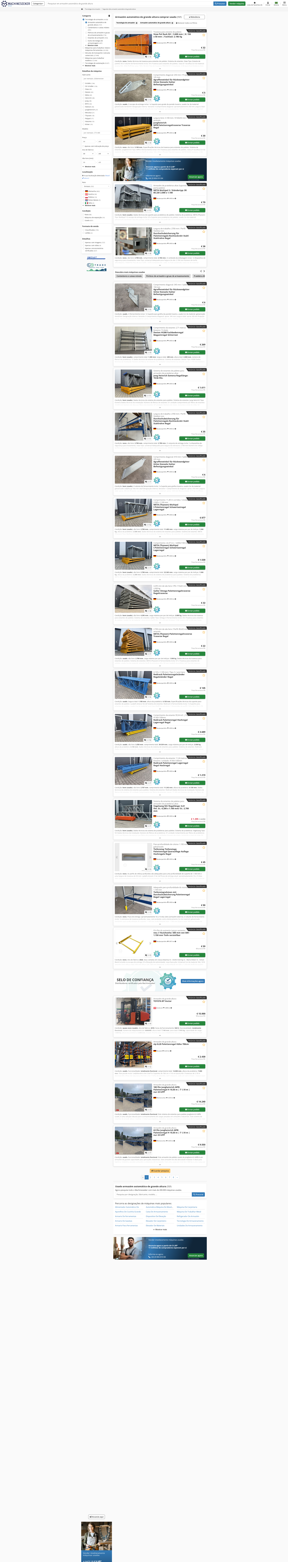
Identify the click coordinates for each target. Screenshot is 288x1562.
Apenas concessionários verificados (94, 249)
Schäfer (90, 83)
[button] (284, 3)
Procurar (221, 3)
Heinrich (89, 98)
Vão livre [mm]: (88, 158)
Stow (88, 89)
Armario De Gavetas (123, 1221)
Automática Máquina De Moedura (160, 1207)
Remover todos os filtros (187, 23)
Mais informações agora (192, 981)
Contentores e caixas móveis (98, 28)
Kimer (89, 124)
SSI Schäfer (91, 86)
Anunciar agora (196, 177)
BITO (88, 104)
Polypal (89, 118)
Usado (89, 220)
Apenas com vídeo (93, 245)
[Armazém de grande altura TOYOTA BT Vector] (133, 1011)
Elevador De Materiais (155, 1225)
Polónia (92, 197)
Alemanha (94, 191)
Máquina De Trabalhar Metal (189, 1211)
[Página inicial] (82, 9)
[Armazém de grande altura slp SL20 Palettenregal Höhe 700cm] (133, 1054)
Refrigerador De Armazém (188, 1216)
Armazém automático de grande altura (97, 23)
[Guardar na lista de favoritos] (203, 34)
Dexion (89, 92)
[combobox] (96, 186)
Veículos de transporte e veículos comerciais (97, 54)
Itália (91, 203)
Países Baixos (94, 200)
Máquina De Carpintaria (187, 1207)
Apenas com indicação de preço (97, 146)
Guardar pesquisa (161, 1171)
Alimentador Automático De (127, 1207)
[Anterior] (117, 44)
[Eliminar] (136, 23)
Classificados (92, 230)
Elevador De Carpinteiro (156, 1221)
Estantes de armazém (98, 38)
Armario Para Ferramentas (126, 1225)
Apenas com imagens (95, 242)
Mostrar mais (161, 1229)
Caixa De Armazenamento (157, 1211)
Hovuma (89, 121)
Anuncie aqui (97, 1517)
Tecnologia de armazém (96, 19)
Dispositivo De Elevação (156, 1216)
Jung (88, 101)
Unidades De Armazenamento (189, 1225)
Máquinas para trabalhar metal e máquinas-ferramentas (97, 49)
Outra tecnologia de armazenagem (95, 42)
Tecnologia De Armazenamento (190, 1221)
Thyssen (89, 115)
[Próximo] (150, 44)
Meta (88, 95)
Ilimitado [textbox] (89, 186)
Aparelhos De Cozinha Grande (128, 1211)
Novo (88, 214)
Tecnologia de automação (97, 63)
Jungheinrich (91, 110)
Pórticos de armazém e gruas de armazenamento (99, 34)
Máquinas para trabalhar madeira (94, 59)
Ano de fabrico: (88, 150)
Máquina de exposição (95, 217)
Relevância (195, 17)
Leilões (88, 233)
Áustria (92, 194)
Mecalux (89, 113)
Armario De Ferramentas (125, 1216)
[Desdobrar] (160, 68)
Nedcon (89, 107)
